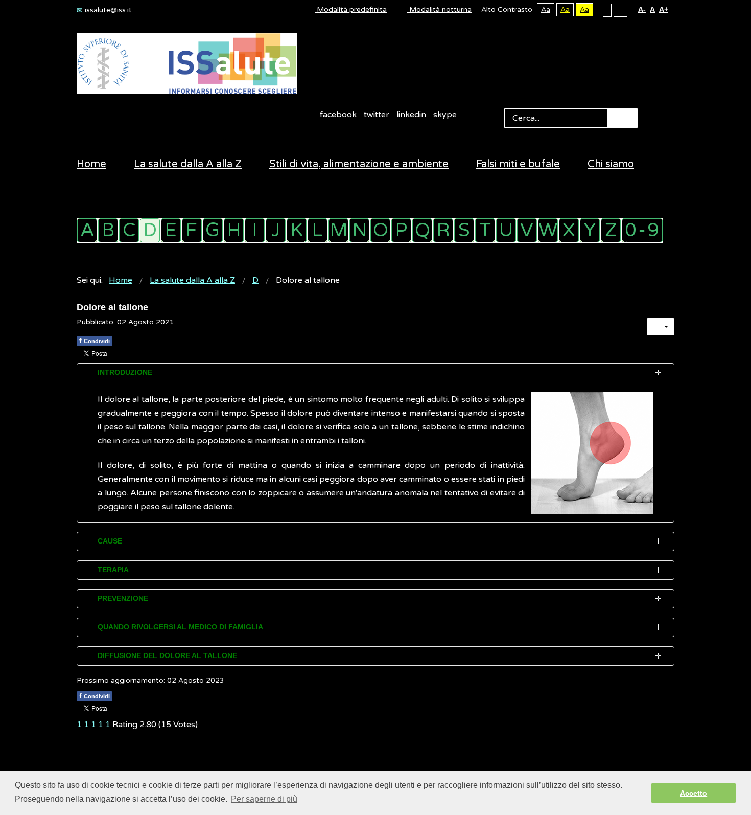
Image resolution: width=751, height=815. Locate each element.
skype (445, 114)
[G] (212, 230)
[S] (464, 230)
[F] (191, 230)
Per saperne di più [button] (264, 799)
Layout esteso (620, 9)
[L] (317, 230)
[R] (443, 230)
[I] (254, 230)
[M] (338, 230)
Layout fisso (607, 9)
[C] (129, 230)
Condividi (94, 340)
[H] (233, 230)
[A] (87, 230)
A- (642, 9)
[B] (108, 230)
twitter (376, 114)
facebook (338, 114)
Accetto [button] (693, 793)
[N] (359, 230)
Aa (545, 9)
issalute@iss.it (108, 10)
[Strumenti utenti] (660, 326)
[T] (485, 230)
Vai (622, 118)
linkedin (411, 114)
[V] (527, 230)
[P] (401, 230)
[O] (380, 230)
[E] (170, 230)
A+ (663, 9)
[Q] (422, 230)
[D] (149, 230)
